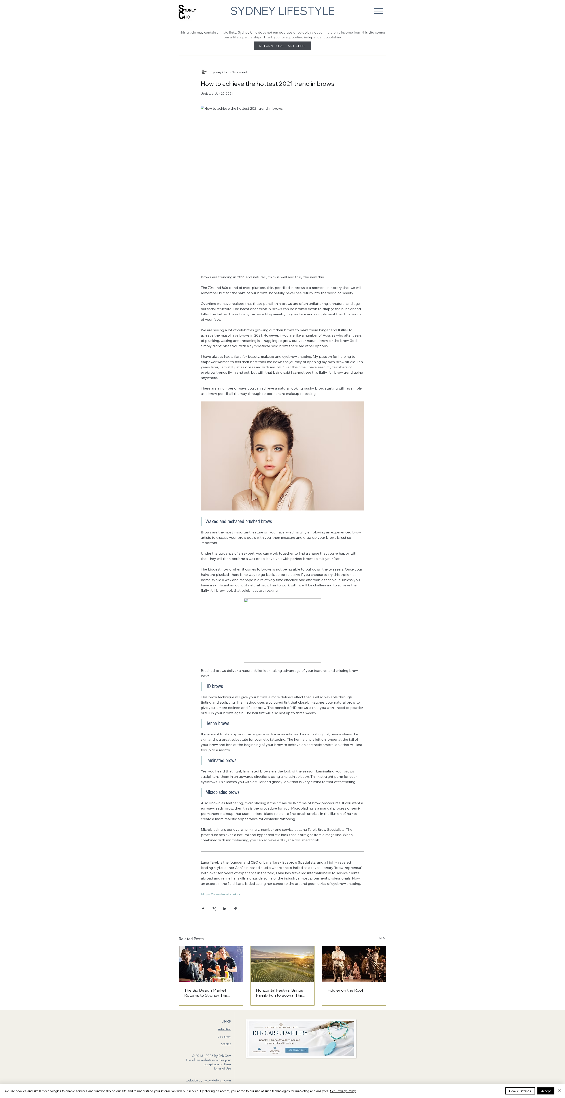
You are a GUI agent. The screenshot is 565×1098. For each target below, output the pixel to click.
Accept (546, 1091)
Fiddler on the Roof (345, 990)
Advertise (224, 1029)
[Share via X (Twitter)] (214, 908)
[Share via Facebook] (203, 908)
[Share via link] (235, 908)
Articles (226, 1043)
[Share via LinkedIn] (224, 908)
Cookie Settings (520, 1091)
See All (381, 938)
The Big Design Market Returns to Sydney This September (206, 993)
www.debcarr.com (217, 1080)
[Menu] (378, 11)
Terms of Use (222, 1068)
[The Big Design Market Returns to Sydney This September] (211, 964)
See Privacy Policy (343, 1091)
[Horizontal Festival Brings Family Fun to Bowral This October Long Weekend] (283, 964)
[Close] (559, 1090)
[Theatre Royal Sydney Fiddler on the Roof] (354, 964)
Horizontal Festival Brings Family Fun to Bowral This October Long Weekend (279, 993)
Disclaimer (224, 1036)
